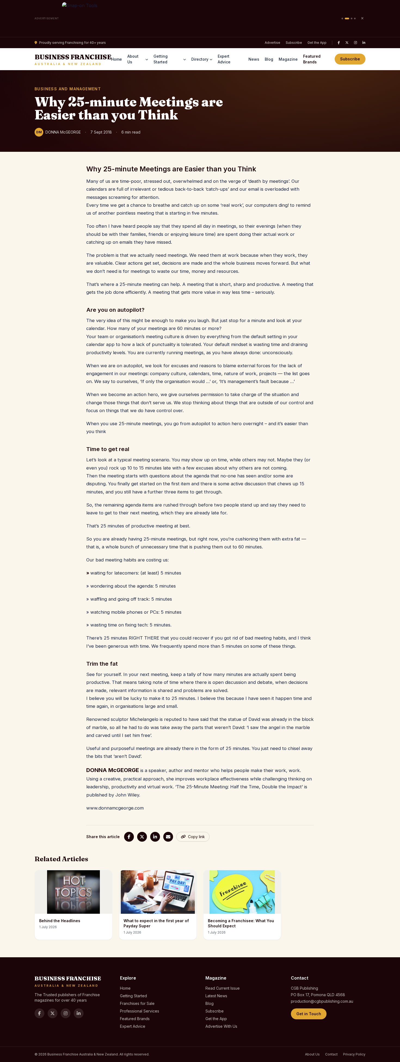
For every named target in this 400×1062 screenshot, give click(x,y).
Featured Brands (312, 59)
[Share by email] (168, 837)
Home (116, 59)
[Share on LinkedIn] (155, 837)
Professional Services (139, 1011)
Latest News (216, 995)
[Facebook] (339, 43)
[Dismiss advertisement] (362, 18)
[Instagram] (355, 43)
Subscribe (294, 43)
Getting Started (160, 59)
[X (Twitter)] (347, 43)
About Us (133, 59)
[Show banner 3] (351, 18)
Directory (199, 59)
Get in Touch (308, 1013)
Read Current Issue (222, 988)
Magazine (288, 59)
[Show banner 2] (347, 18)
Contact (331, 1054)
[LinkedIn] (363, 43)
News (253, 59)
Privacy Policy (354, 1054)
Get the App (317, 43)
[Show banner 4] (355, 18)
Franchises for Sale (137, 1003)
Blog (269, 59)
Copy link (196, 836)
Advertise (272, 43)
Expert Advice (224, 59)
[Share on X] (142, 837)
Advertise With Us (221, 1026)
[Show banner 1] (342, 18)
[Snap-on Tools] (200, 18)
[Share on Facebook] (129, 837)
